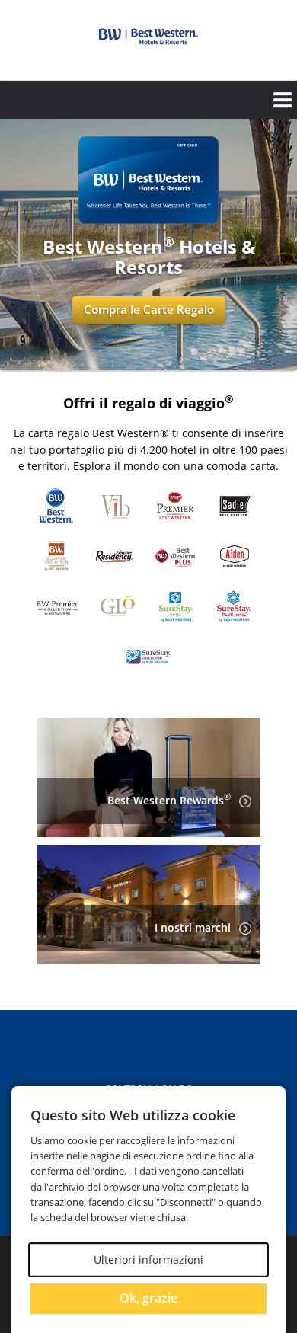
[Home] (148, 35)
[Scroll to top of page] (268, 969)
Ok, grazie (148, 1298)
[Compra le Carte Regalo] (148, 220)
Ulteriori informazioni (148, 1259)
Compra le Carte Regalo (149, 309)
